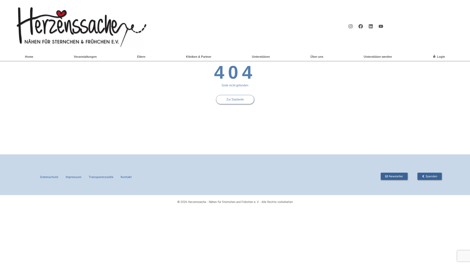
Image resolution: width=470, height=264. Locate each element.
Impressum (73, 177)
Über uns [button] (316, 56)
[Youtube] (380, 26)
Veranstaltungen (85, 56)
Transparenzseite (101, 177)
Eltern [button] (141, 56)
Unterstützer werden (378, 56)
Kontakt (126, 177)
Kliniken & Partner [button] (198, 56)
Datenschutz (49, 177)
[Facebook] (360, 26)
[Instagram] (350, 26)
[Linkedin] (370, 26)
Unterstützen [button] (261, 56)
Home (29, 56)
